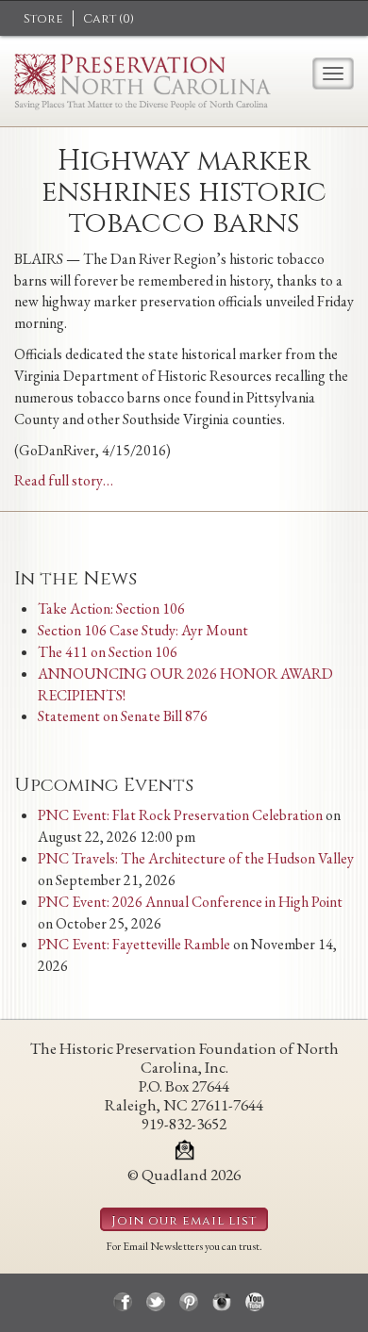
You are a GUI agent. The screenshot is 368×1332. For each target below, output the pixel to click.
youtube (254, 1301)
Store (43, 18)
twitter (155, 1301)
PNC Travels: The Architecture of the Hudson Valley (196, 858)
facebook (122, 1301)
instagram (221, 1301)
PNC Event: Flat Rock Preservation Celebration (180, 815)
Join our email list (184, 1220)
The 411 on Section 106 (107, 652)
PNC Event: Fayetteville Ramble (134, 944)
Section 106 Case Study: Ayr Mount (143, 630)
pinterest (188, 1301)
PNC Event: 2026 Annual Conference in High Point (190, 902)
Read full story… (63, 480)
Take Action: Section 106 (111, 608)
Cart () (108, 18)
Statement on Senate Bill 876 (123, 716)
